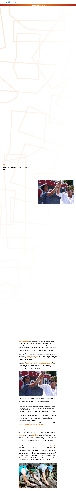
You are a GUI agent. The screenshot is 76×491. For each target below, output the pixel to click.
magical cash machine (24, 341)
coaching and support (32, 356)
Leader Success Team (52, 445)
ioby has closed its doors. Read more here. (38, 5)
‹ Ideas (3, 164)
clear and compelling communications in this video (31, 424)
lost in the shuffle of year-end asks (34, 434)
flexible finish (28, 457)
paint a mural (35, 435)
